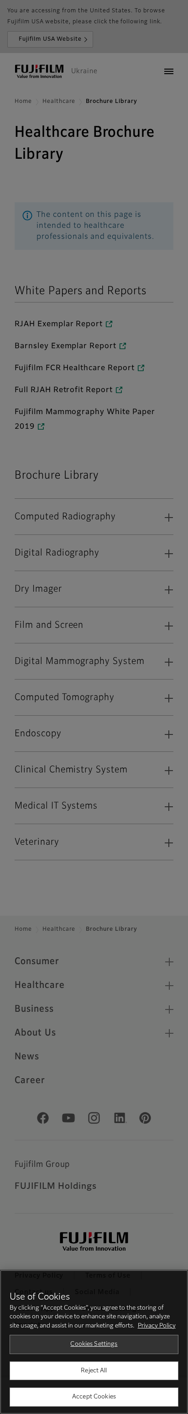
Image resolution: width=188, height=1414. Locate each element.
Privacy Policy (157, 1326)
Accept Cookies (94, 1397)
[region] (94, 1342)
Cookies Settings (93, 1344)
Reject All (94, 1371)
